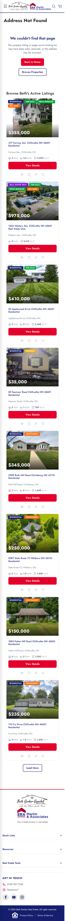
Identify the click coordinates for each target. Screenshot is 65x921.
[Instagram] (22, 897)
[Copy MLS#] (29, 174)
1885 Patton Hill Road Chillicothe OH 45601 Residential (31, 643)
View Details (33, 165)
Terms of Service (45, 915)
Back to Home (32, 62)
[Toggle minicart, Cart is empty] (59, 6)
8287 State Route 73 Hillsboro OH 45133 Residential (30, 559)
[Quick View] (22, 174)
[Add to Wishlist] (42, 174)
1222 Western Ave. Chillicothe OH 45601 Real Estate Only (30, 227)
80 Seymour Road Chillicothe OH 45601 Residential (29, 393)
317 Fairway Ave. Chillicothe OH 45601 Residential (29, 144)
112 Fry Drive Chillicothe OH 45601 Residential (27, 726)
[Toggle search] (53, 6)
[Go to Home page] (29, 6)
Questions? (12, 889)
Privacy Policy (26, 915)
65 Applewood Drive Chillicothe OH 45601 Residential (31, 310)
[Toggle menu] (5, 6)
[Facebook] (6, 897)
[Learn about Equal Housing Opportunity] (15, 915)
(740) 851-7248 (15, 884)
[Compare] (35, 174)
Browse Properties (32, 72)
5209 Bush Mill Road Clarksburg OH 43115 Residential (31, 476)
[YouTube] (14, 897)
